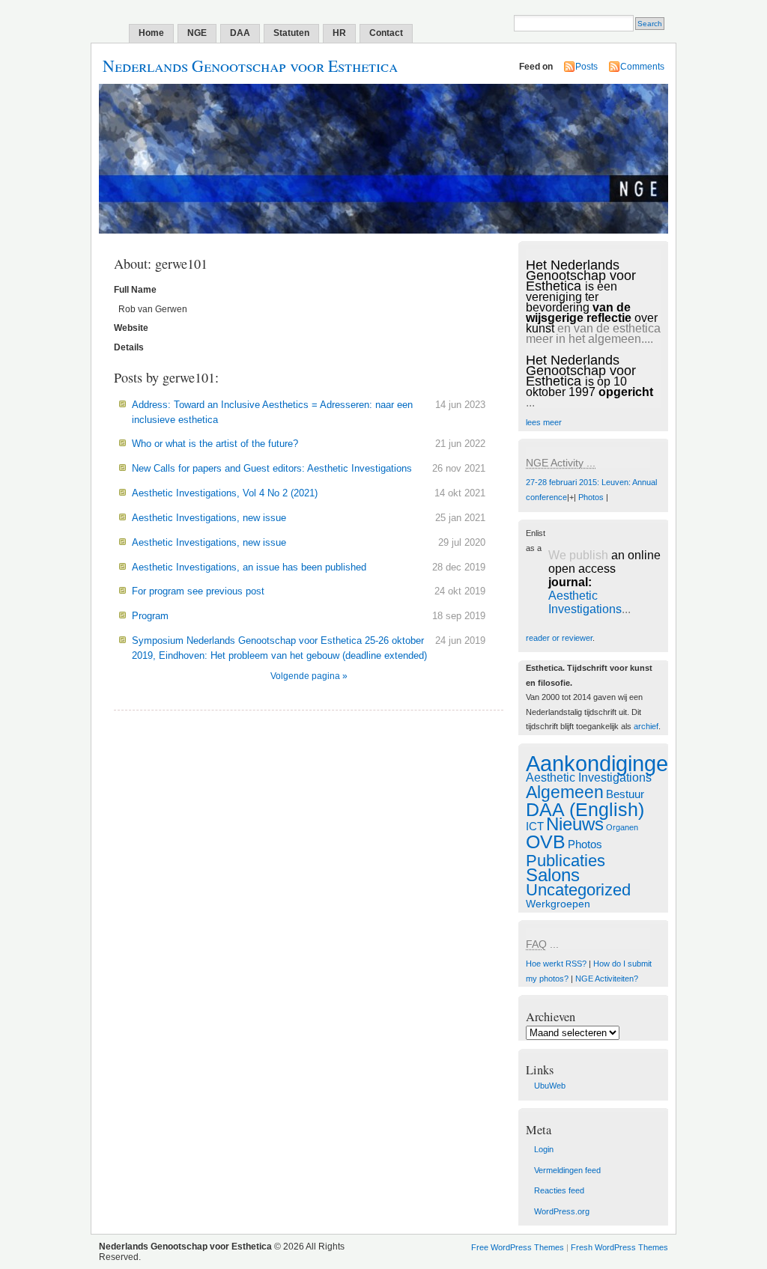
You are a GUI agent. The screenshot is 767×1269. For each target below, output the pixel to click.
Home (151, 33)
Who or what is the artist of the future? (215, 443)
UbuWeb (550, 1085)
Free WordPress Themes (517, 1247)
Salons (553, 875)
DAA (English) (585, 810)
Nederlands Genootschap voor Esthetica (250, 65)
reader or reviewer (559, 637)
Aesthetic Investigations (585, 602)
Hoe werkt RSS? (556, 963)
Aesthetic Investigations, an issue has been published (249, 567)
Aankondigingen (603, 763)
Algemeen (565, 792)
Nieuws (575, 824)
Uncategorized (578, 889)
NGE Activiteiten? (606, 978)
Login (544, 1149)
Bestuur (625, 794)
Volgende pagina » (309, 676)
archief (646, 726)
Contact (386, 33)
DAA (240, 33)
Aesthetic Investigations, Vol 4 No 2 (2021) (225, 493)
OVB (546, 842)
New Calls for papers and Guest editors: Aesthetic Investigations (272, 468)
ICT (535, 826)
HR (339, 33)
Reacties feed (559, 1190)
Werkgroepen (558, 904)
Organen (622, 827)
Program (150, 615)
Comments (642, 66)
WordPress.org (561, 1211)
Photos (591, 497)
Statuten (291, 33)
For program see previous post (198, 591)
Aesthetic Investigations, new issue (209, 517)
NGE (197, 33)
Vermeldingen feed (567, 1170)
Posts (586, 66)
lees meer (544, 422)
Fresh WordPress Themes (619, 1247)
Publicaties (565, 860)
